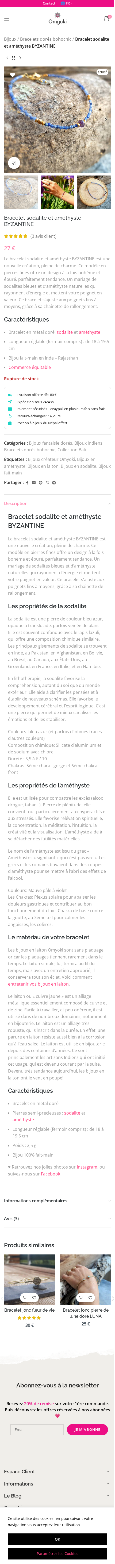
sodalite (65, 332)
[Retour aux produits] (13, 58)
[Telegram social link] (54, 482)
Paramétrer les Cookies (57, 1553)
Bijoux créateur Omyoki (51, 459)
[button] (9, 119)
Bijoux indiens (88, 443)
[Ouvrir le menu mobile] (6, 18)
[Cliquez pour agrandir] (14, 163)
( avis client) (43, 236)
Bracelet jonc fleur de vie (29, 1310)
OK (57, 1539)
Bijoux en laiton (43, 466)
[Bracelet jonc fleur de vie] (29, 1279)
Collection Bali (71, 450)
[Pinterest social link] (40, 482)
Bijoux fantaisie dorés (50, 443)
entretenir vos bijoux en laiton (38, 984)
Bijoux (10, 39)
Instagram (87, 1167)
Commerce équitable (30, 367)
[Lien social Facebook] (27, 482)
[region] (57, 1535)
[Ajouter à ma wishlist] (12, 75)
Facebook (50, 1174)
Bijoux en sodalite (78, 466)
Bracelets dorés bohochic (45, 39)
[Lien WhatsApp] (47, 482)
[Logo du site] (57, 18)
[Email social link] (33, 482)
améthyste (89, 332)
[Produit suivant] (20, 58)
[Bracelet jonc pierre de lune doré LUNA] (85, 1279)
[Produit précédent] (7, 58)
